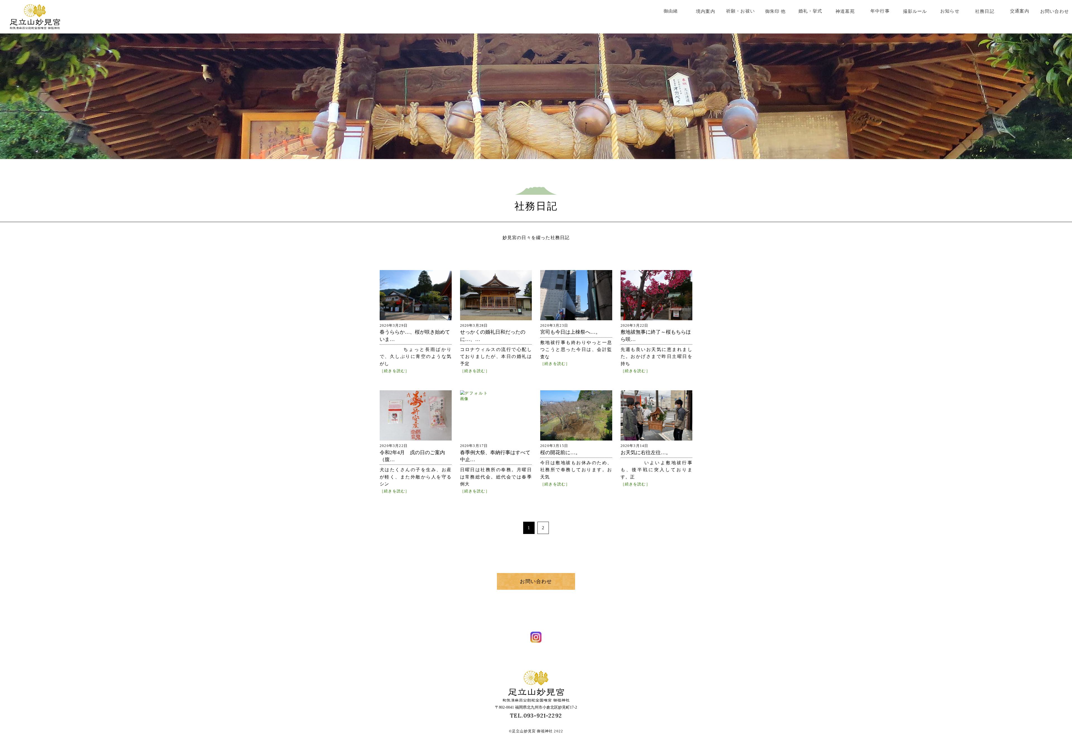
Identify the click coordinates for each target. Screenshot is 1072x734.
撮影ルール (915, 11)
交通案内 (1019, 11)
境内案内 (705, 11)
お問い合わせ (1054, 11)
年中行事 (880, 11)
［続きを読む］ (394, 370)
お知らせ (949, 11)
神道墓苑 (845, 11)
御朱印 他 (775, 11)
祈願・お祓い (740, 11)
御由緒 (671, 11)
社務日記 (984, 11)
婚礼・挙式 (810, 11)
